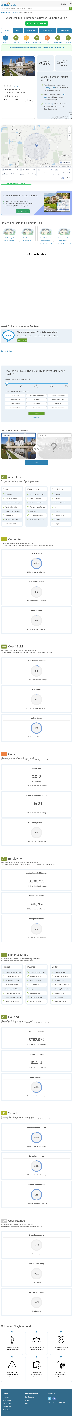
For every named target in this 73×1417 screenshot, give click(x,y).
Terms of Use (7, 1403)
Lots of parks (36, 399)
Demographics (31, 30)
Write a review (22, 340)
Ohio (8, 12)
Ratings (15, 86)
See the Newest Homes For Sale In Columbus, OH (56, 244)
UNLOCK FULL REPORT (37, 23)
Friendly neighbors (15, 403)
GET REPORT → (22, 211)
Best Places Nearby (48, 30)
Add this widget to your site (16, 183)
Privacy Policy (7, 1406)
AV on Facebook (54, 1398)
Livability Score (49, 88)
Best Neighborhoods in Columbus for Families (36, 1348)
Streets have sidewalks (15, 407)
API (26, 1403)
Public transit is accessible (36, 395)
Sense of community (58, 407)
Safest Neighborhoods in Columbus (61, 1348)
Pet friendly (58, 403)
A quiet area (36, 407)
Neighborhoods (64, 30)
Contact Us (6, 1410)
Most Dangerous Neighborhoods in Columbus (12, 1374)
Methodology (7, 1400)
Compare (36, 462)
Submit (36, 413)
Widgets (27, 1400)
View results (36, 417)
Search (3, 12)
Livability (63, 4)
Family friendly (15, 395)
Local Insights (29, 1397)
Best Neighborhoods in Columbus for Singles (12, 1348)
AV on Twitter (49, 1398)
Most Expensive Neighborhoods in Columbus (60, 1374)
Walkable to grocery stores (58, 395)
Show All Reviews (6, 351)
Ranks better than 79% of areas (13, 100)
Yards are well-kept (15, 399)
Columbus (15, 12)
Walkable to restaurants (58, 399)
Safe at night (36, 403)
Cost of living (48, 104)
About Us (6, 1397)
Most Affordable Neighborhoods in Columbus (36, 1374)
